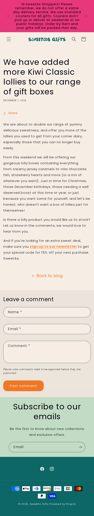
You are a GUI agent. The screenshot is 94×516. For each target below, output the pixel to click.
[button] (9, 39)
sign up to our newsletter (53, 246)
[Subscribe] (80, 447)
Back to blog (50, 275)
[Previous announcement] (8, 16)
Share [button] (13, 113)
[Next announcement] (86, 16)
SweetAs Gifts (39, 504)
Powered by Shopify (62, 504)
